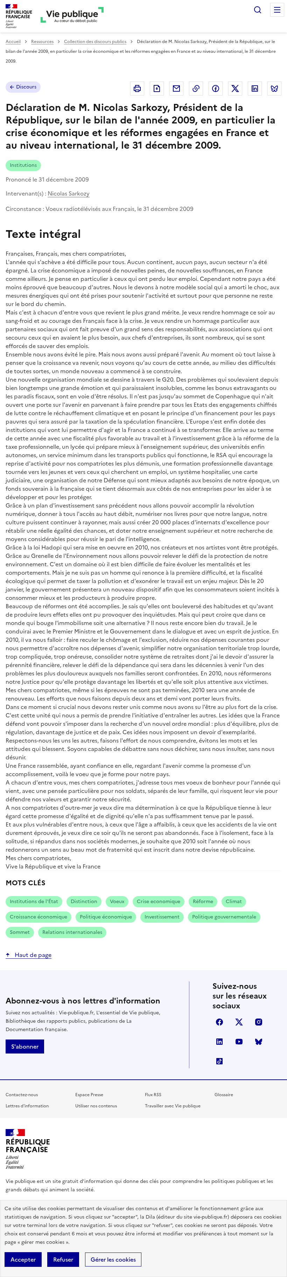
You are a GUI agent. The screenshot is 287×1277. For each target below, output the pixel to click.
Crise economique (158, 901)
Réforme (203, 901)
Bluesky (259, 1042)
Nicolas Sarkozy (69, 193)
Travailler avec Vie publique (173, 1106)
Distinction (84, 901)
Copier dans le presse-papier (196, 88)
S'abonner (24, 1046)
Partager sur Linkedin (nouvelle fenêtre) (255, 88)
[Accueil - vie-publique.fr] (72, 16)
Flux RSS (153, 1095)
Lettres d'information (27, 1106)
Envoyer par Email (176, 88)
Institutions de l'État (34, 901)
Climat (234, 901)
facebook (219, 1022)
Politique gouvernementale (224, 917)
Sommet (20, 932)
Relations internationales (72, 932)
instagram (259, 1022)
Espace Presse (89, 1095)
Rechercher (258, 10)
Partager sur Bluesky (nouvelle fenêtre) (274, 88)
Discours (26, 87)
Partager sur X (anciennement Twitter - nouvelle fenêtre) (235, 88)
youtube (239, 1042)
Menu (277, 10)
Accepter (23, 1259)
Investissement (162, 917)
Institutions (23, 165)
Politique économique (106, 917)
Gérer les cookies (113, 1259)
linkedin (219, 1042)
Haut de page (32, 955)
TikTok (219, 1061)
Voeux (117, 901)
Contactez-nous (22, 1095)
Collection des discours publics (95, 41)
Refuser (63, 1259)
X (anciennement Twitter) (239, 1022)
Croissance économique (38, 917)
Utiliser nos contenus (96, 1106)
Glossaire (224, 1095)
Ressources (42, 41)
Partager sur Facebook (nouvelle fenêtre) (216, 88)
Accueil (13, 41)
